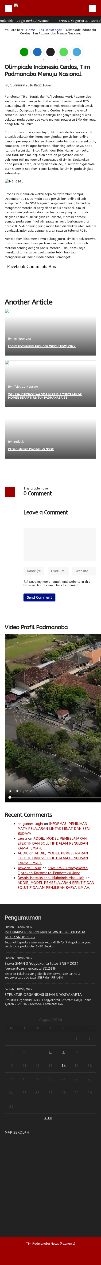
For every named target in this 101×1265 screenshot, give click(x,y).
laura (22, 838)
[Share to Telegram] (77, 58)
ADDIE (23, 853)
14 (64, 1066)
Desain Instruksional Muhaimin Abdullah (51, 878)
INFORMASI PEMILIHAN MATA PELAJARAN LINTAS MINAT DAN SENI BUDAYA (54, 829)
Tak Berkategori (50, 30)
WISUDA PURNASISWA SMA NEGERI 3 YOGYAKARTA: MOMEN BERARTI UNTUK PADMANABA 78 (45, 395)
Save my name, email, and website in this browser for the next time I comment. (56, 583)
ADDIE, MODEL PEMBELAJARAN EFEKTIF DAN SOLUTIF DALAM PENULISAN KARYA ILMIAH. (53, 843)
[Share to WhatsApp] (64, 58)
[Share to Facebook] (37, 58)
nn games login (30, 824)
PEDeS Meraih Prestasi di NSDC (31, 449)
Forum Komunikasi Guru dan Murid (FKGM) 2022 (42, 346)
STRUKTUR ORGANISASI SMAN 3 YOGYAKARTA (43, 995)
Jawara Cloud (29, 868)
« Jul (48, 1118)
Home (30, 30)
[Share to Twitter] (51, 58)
